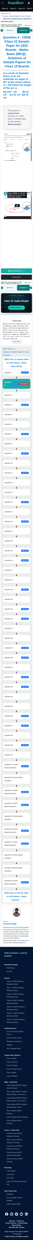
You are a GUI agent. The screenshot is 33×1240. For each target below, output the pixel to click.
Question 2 (16, 383)
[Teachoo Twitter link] (16, 1214)
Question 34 (8, 696)
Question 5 (8, 414)
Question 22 (8, 580)
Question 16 (16, 521)
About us (12, 1221)
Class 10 (21, 8)
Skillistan (9, 1045)
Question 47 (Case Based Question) (16, 843)
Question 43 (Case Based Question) (16, 791)
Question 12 (8, 482)
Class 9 (29, 8)
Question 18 (8, 541)
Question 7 (16, 434)
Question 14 (13, 116)
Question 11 (16, 473)
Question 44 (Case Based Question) (16, 804)
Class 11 (13, 8)
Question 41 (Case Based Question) (16, 766)
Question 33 (16, 687)
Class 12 (5, 8)
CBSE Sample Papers (14, 1204)
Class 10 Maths (11, 1058)
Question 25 (16, 609)
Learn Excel (10, 1174)
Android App (10, 968)
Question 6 (8, 424)
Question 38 (8, 735)
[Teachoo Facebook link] (7, 1214)
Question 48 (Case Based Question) (13, 856)
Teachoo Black (21, 940)
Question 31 (8, 667)
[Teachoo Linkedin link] (26, 1214)
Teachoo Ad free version (14, 1038)
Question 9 (16, 453)
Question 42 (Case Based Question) (13, 779)
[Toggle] (3, 3)
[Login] (29, 3)
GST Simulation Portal (14, 1048)
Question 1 (16, 372)
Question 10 (8, 463)
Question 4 (16, 405)
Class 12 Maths (11, 1072)
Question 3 (8, 395)
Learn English (11, 1171)
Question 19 (16, 551)
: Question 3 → (16, 271)
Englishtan (10, 1194)
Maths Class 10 (5, 13)
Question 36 (16, 716)
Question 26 (16, 619)
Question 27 (8, 628)
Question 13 (8, 492)
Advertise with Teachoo (16, 1227)
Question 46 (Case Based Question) (16, 830)
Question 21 (8, 570)
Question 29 (16, 648)
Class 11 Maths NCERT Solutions (17, 1117)
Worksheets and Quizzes (14, 1041)
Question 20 (16, 560)
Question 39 (16, 745)
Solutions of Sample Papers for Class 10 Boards (17, 16)
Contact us (20, 1221)
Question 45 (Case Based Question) (13, 817)
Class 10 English (12, 1065)
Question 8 (8, 444)
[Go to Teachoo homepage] (16, 2)
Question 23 (16, 589)
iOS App (9, 971)
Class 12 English (12, 1076)
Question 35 (8, 706)
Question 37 (16, 726)
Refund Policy (16, 1225)
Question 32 (16, 677)
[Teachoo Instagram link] (12, 1214)
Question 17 (8, 531)
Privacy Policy (23, 1223)
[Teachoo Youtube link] (21, 1214)
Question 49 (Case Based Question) (13, 869)
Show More (16, 341)
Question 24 (8, 599)
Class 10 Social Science (14, 1069)
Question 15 (8, 512)
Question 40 (8, 755)
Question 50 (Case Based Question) (16, 882)
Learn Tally (10, 1178)
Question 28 (8, 638)
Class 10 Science (12, 1062)
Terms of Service (11, 1223)
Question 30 (16, 657)
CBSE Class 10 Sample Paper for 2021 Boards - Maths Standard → (16, 896)
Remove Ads (16, 277)
